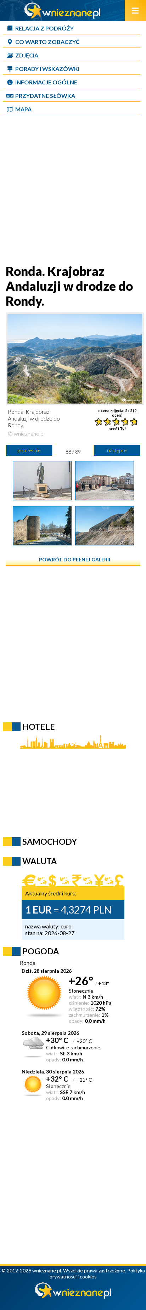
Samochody (49, 841)
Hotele (38, 727)
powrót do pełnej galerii (74, 559)
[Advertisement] (73, 190)
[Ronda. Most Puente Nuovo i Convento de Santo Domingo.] (104, 498)
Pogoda (40, 951)
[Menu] (135, 10)
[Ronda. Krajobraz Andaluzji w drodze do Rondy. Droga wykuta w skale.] (104, 543)
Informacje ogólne (46, 82)
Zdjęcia (26, 55)
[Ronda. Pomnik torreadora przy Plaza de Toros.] (42, 498)
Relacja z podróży (44, 28)
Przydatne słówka (45, 95)
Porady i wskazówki (47, 68)
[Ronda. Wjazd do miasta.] (42, 543)
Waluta (39, 861)
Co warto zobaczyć (47, 41)
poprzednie (29, 450)
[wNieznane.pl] (62, 16)
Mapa (23, 109)
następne (117, 450)
